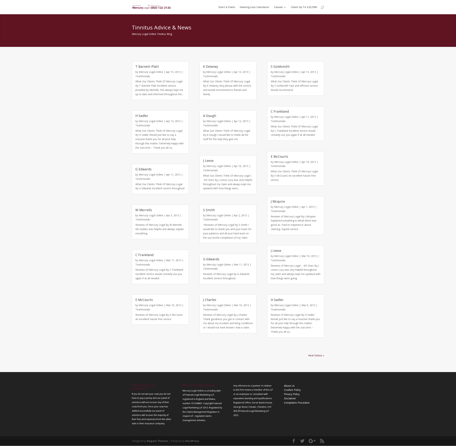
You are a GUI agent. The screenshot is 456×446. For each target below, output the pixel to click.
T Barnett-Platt (147, 66)
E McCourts (144, 300)
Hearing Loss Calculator (254, 7)
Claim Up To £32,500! (304, 7)
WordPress (192, 441)
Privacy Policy (292, 394)
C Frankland (144, 255)
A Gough (209, 116)
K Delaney (210, 66)
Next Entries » (316, 355)
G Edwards (143, 169)
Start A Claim (226, 7)
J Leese (208, 160)
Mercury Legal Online (151, 72)
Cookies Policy (292, 389)
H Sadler (141, 116)
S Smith (209, 210)
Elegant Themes (157, 441)
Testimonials (142, 76)
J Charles (209, 300)
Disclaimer (290, 398)
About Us (289, 385)
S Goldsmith (280, 66)
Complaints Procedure (297, 402)
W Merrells (143, 210)
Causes (278, 7)
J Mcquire (278, 201)
